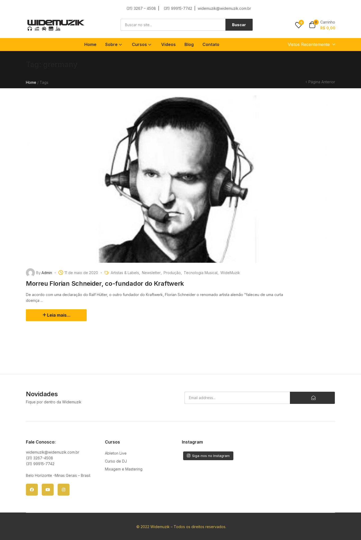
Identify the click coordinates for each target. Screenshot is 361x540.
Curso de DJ (116, 461)
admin (46, 272)
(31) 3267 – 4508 (141, 8)
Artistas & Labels (125, 272)
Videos (168, 44)
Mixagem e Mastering (123, 469)
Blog (189, 44)
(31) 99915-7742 (178, 8)
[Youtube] (48, 490)
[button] (322, 25)
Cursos (140, 44)
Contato (210, 44)
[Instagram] (64, 490)
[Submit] (312, 398)
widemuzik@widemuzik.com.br (224, 8)
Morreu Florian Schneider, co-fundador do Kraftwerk (105, 283)
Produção (172, 272)
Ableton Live (116, 453)
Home (90, 44)
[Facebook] (32, 490)
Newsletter (151, 272)
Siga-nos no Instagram (211, 456)
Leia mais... (59, 315)
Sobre (112, 44)
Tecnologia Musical (200, 272)
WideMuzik (230, 272)
